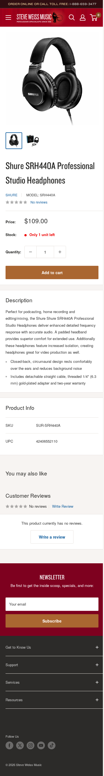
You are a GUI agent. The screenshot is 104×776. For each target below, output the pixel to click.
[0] (93, 17)
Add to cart (52, 272)
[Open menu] (8, 17)
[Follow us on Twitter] (20, 745)
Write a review (52, 537)
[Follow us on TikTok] (51, 745)
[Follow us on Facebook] (9, 745)
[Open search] (72, 17)
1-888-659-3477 (83, 4)
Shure (11, 194)
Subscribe (52, 621)
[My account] (82, 17)
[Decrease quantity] (30, 252)
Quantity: (13, 251)
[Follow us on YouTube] (41, 745)
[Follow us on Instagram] (30, 745)
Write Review (62, 506)
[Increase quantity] (60, 252)
